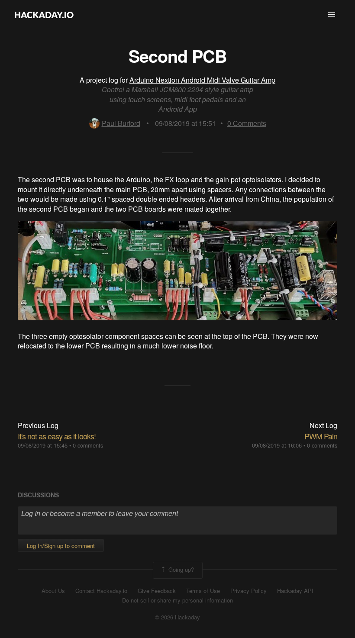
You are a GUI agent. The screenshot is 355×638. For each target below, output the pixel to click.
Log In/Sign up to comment (61, 545)
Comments (246, 123)
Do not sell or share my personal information (177, 600)
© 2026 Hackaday (177, 617)
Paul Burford (121, 123)
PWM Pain (320, 435)
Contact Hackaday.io (101, 591)
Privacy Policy (248, 591)
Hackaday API (295, 591)
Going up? (180, 569)
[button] (331, 14)
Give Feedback (157, 591)
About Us (53, 591)
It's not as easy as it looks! (57, 435)
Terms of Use (203, 591)
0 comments (88, 445)
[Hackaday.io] (44, 14)
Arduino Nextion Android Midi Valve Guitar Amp (202, 80)
